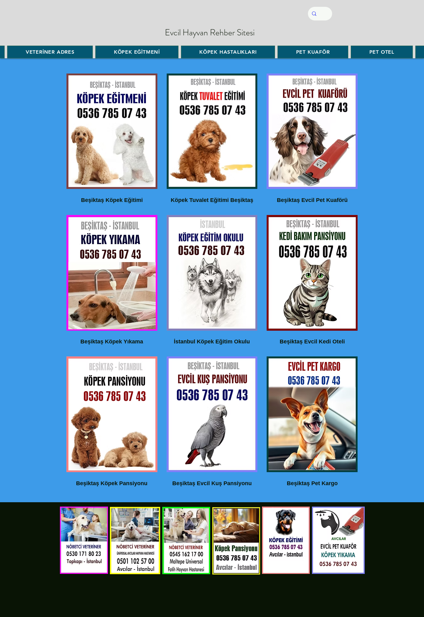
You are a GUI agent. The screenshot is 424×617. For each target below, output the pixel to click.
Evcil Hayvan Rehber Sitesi (210, 32)
